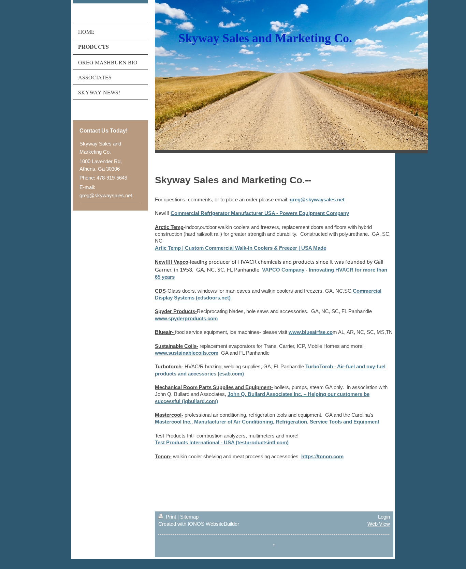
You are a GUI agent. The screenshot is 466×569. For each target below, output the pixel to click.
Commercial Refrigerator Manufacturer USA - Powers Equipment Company (260, 213)
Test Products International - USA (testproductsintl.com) (222, 442)
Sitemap (189, 517)
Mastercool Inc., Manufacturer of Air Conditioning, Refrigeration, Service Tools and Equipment (267, 422)
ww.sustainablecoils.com (188, 353)
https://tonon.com (322, 456)
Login (384, 517)
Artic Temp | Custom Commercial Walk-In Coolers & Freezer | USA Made (240, 248)
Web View (378, 524)
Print (170, 517)
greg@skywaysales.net (317, 199)
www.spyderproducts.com (186, 318)
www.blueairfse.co (311, 332)
